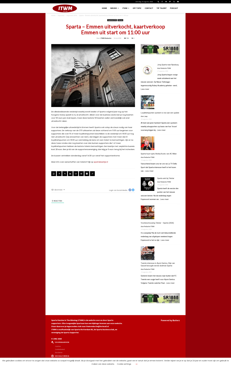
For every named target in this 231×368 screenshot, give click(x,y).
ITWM (124, 8)
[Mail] (166, 1)
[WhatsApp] (53, 173)
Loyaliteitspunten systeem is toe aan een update (160, 113)
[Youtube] (178, 1)
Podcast (174, 8)
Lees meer (145, 89)
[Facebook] (162, 1)
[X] (174, 1)
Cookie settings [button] (124, 364)
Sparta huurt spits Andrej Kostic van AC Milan (159, 154)
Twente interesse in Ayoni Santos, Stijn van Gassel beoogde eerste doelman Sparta (158, 264)
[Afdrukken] (81, 173)
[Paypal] (170, 1)
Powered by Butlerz (170, 320)
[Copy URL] (92, 173)
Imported (61, 15)
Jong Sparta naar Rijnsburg (168, 65)
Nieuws (113, 8)
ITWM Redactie (105, 38)
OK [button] (137, 364)
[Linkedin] (70, 173)
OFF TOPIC (137, 8)
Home (104, 8)
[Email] (75, 173)
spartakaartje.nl (101, 162)
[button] (158, 2)
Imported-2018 (72, 15)
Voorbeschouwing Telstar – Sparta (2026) (157, 223)
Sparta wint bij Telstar (165, 178)
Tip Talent (162, 8)
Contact (149, 8)
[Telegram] (86, 173)
